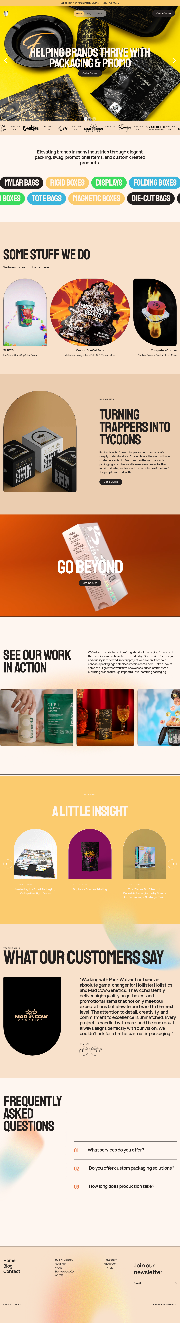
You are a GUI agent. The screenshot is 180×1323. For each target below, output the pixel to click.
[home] (5, 13)
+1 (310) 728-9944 (109, 2)
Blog (89, 13)
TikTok (108, 1267)
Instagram (110, 1260)
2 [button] (89, 118)
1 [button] (85, 118)
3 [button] (94, 118)
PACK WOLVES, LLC (13, 1304)
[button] (5, 60)
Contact (100, 13)
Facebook (110, 1263)
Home (79, 13)
